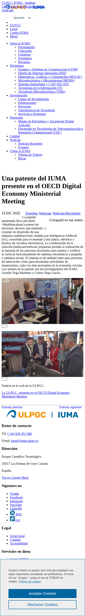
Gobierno (24, 54)
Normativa (25, 58)
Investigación (18, 95)
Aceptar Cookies (42, 593)
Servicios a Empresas (32, 114)
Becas (22, 158)
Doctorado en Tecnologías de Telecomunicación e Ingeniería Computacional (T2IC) (50, 130)
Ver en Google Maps (15, 477)
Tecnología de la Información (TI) (40, 88)
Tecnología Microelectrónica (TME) (41, 91)
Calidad (15, 136)
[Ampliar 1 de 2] (4, 326)
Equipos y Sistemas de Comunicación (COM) (48, 69)
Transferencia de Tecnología (36, 110)
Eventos (23, 147)
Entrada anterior (12, 407)
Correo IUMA (19, 32)
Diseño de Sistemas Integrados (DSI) (42, 73)
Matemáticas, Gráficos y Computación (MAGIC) (50, 77)
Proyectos (24, 106)
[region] (42, 587)
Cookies (15, 539)
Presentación (26, 47)
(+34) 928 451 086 (19, 433)
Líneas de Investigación (33, 99)
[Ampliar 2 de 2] (4, 379)
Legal (13, 29)
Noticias (15, 140)
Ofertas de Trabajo (30, 154)
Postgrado (16, 117)
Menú (14, 36)
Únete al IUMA (20, 151)
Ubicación (25, 51)
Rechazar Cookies (42, 605)
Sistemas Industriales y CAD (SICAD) (43, 84)
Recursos (24, 62)
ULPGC (15, 25)
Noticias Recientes (30, 143)
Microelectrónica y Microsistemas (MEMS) (46, 80)
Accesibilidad (19, 543)
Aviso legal (17, 536)
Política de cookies (30, 581)
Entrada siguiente (71, 407)
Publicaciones (27, 102)
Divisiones (17, 65)
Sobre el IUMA (20, 43)
